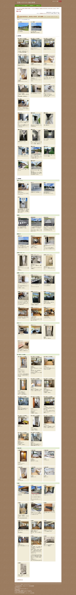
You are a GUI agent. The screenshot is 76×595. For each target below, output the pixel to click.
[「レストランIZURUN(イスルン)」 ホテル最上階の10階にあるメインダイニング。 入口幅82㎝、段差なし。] (23, 282)
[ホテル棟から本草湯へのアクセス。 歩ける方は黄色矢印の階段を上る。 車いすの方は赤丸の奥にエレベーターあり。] (36, 493)
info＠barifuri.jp (19, 587)
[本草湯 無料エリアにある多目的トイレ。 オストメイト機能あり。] (49, 542)
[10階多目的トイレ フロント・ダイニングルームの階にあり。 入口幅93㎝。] (23, 265)
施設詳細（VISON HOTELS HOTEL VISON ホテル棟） (48, 8)
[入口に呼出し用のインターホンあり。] (49, 511)
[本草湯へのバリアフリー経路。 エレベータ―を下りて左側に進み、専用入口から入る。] (36, 511)
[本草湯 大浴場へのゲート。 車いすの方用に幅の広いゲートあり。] (23, 542)
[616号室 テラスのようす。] (49, 457)
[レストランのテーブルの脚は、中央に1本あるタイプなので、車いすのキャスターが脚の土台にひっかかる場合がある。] (23, 299)
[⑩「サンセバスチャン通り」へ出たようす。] (23, 168)
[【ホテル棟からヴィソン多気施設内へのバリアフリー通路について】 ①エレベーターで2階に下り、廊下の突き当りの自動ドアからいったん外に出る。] (23, 120)
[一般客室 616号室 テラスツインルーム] (36, 62)
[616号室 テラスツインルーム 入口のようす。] (23, 461)
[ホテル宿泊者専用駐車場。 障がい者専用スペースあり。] (23, 225)
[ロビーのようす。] (36, 333)
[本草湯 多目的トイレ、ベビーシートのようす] (23, 573)
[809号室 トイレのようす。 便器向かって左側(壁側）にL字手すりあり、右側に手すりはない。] (49, 423)
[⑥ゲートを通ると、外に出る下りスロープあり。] (49, 137)
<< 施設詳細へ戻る (19, 9)
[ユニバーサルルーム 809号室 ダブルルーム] (49, 46)
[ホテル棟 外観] (23, 30)
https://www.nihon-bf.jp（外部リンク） (23, 588)
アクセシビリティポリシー (27, 584)
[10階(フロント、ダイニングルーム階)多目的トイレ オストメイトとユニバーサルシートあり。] (36, 76)
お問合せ (22, 584)
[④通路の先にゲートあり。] (23, 140)
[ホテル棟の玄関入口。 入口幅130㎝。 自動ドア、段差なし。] (36, 244)
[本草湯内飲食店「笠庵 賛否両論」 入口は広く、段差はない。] (23, 315)
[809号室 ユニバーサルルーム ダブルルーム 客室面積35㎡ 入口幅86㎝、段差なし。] (36, 407)
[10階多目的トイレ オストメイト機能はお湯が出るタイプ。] (49, 265)
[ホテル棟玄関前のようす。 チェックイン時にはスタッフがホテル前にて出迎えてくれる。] (23, 244)
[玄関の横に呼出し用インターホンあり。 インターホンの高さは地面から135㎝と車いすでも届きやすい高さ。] (49, 244)
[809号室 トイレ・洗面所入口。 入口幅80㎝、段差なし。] (36, 426)
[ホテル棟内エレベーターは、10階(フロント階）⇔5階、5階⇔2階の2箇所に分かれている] (49, 75)
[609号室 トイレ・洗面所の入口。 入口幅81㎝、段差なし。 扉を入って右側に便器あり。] (23, 389)
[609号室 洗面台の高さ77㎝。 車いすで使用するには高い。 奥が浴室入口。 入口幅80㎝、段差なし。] (49, 387)
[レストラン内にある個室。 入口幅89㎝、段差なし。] (36, 302)
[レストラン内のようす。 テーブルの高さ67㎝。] (49, 283)
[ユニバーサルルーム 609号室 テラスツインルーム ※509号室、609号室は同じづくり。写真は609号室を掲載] (23, 46)
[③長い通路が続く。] (49, 123)
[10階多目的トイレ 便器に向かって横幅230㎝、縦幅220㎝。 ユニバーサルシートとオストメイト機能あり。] (36, 263)
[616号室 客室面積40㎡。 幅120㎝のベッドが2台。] (36, 457)
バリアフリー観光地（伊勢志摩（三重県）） (25, 8)
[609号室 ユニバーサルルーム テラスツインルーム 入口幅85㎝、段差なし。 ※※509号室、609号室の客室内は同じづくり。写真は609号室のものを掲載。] (23, 367)
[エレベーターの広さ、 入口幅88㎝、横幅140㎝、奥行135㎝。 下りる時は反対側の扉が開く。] (23, 513)
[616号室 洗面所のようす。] (36, 474)
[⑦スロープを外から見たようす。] (23, 154)
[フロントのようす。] (23, 333)
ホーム (18, 5)
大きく (60, 1)
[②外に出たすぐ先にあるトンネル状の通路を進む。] (36, 123)
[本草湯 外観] (23, 493)
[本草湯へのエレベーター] (49, 493)
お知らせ (38, 5)
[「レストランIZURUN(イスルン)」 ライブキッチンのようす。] (36, 283)
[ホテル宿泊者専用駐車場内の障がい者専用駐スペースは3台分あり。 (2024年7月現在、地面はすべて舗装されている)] (36, 225)
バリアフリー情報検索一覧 (35, 8)
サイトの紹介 (24, 5)
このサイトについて (17, 584)
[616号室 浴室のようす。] (49, 474)
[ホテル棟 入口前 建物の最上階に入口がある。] (36, 30)
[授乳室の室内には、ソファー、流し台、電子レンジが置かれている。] (23, 348)
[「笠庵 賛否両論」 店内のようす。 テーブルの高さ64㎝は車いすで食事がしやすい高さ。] (36, 315)
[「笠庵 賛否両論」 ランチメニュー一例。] (49, 315)
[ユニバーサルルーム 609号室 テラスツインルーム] (36, 46)
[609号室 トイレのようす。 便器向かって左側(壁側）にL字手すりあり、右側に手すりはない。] (36, 386)
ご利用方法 (31, 5)
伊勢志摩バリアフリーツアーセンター (45, 13)
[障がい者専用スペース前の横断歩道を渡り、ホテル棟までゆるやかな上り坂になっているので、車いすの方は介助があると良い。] (49, 225)
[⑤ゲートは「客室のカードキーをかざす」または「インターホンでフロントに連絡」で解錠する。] (36, 140)
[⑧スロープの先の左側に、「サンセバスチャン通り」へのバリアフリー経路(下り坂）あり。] (36, 154)
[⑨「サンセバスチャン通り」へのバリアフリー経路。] (49, 153)
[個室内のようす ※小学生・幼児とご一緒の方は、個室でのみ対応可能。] (49, 299)
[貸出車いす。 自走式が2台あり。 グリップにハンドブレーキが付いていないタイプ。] (23, 106)
